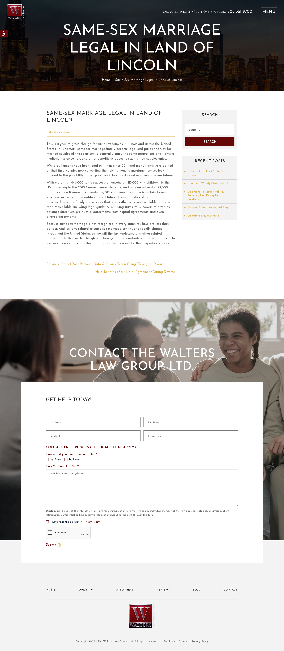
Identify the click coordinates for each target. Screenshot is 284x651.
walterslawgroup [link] (61, 132)
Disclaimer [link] (170, 641)
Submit (51, 545)
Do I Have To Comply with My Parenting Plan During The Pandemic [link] (206, 196)
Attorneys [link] (125, 590)
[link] (4, 33)
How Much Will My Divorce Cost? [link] (208, 183)
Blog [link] (197, 590)
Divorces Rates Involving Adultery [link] (208, 207)
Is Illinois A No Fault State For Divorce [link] (206, 173)
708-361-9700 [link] (240, 12)
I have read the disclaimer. (75, 522)
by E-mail (56, 459)
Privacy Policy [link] (91, 522)
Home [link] (106, 80)
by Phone (74, 459)
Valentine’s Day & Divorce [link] (203, 216)
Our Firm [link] (86, 590)
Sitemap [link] (184, 641)
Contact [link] (230, 590)
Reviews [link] (163, 590)
